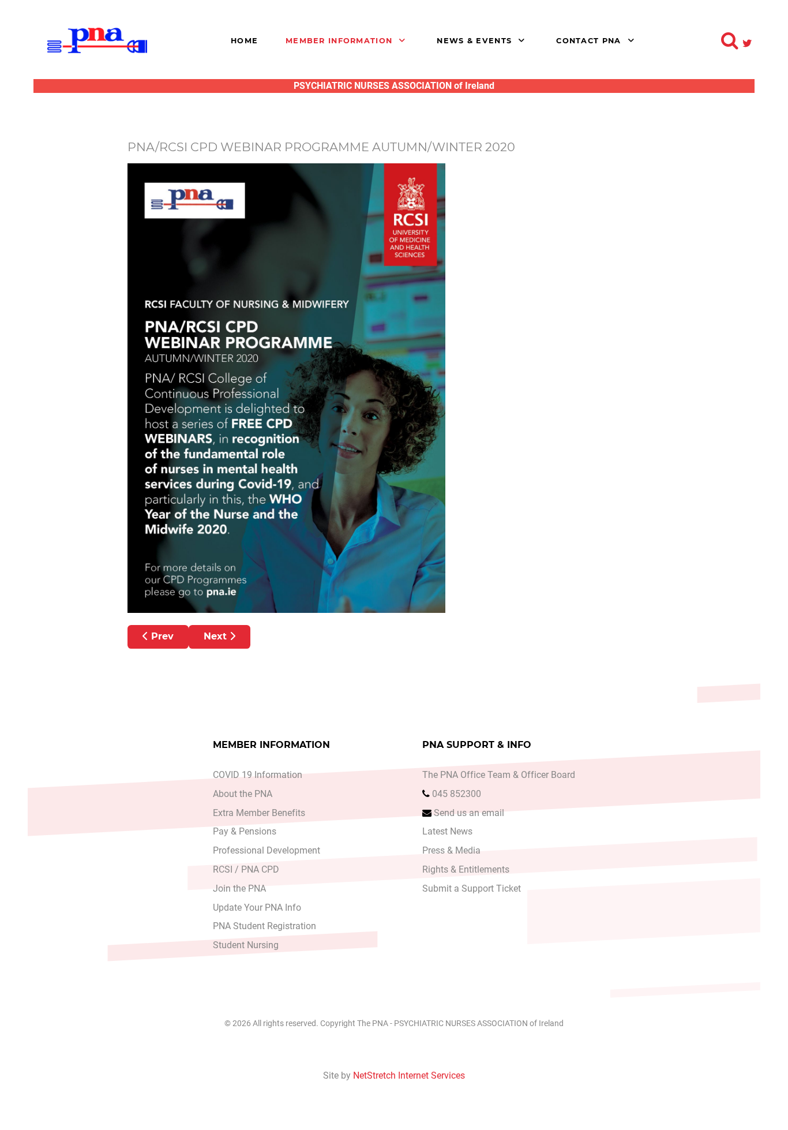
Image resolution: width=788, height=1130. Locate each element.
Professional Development (266, 850)
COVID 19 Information (257, 774)
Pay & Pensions (244, 831)
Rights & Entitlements (465, 869)
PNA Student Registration (264, 926)
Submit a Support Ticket (471, 888)
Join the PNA (239, 888)
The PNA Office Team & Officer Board (498, 774)
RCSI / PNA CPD (246, 869)
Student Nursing (246, 945)
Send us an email (469, 812)
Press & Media (451, 850)
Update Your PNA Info (257, 907)
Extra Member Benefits (259, 812)
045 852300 (456, 793)
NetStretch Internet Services (409, 1075)
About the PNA (242, 793)
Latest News (447, 831)
